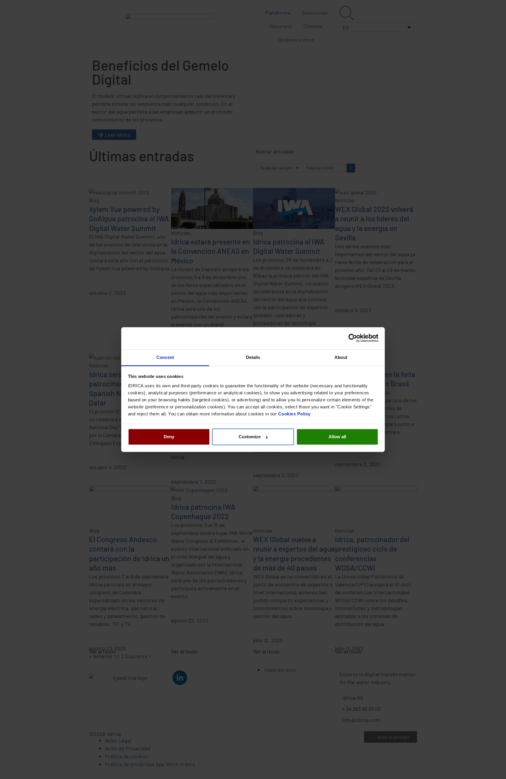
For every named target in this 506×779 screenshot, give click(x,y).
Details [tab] (253, 357)
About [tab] (340, 357)
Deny (169, 436)
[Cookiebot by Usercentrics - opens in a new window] (352, 338)
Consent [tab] (165, 357)
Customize (250, 436)
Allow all (337, 436)
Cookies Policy (294, 413)
